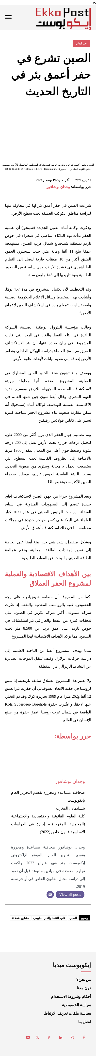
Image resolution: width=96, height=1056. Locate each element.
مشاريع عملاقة (20, 918)
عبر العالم (81, 43)
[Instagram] (72, 1037)
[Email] (50, 894)
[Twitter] (37, 1037)
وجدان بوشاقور (58, 187)
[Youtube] (28, 1037)
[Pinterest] (49, 1037)
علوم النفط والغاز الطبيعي (49, 918)
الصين (73, 918)
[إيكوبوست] (63, 19)
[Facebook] (84, 1037)
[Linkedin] (60, 1037)
